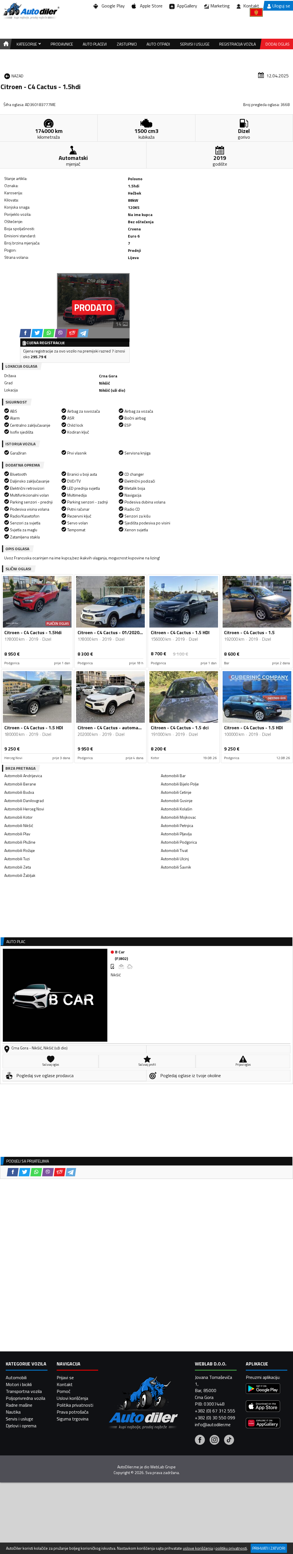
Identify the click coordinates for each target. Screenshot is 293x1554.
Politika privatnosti (75, 1405)
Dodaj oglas (278, 44)
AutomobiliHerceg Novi (24, 809)
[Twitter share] (37, 333)
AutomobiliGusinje (177, 800)
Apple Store (150, 5)
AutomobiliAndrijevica (23, 776)
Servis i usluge (19, 1418)
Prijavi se (65, 1377)
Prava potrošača (72, 1411)
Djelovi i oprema (21, 1425)
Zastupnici (127, 44)
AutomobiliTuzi (17, 859)
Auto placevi (95, 44)
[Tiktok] (229, 1440)
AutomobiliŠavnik (176, 867)
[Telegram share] (83, 333)
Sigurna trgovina (72, 1418)
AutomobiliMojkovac (178, 817)
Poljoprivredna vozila (25, 1398)
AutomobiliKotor (18, 817)
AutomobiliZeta (17, 867)
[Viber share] (60, 333)
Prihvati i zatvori (268, 1548)
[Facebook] (200, 1440)
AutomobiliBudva (19, 792)
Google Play (112, 5)
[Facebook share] (25, 333)
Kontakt (251, 5)
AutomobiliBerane (20, 784)
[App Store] (263, 1407)
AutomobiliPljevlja (176, 834)
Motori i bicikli (19, 1384)
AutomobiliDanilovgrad (24, 800)
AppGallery (186, 5)
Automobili (16, 1377)
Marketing (220, 5)
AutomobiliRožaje (19, 850)
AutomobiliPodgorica (179, 842)
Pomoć (63, 1391)
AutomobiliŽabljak (19, 875)
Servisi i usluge (194, 44)
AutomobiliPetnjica (177, 825)
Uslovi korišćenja (72, 1398)
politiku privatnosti (231, 1548)
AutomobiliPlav (17, 834)
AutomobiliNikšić (18, 825)
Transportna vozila (24, 1391)
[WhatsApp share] (49, 333)
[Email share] (72, 333)
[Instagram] (214, 1440)
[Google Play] (263, 1389)
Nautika (13, 1411)
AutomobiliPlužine (19, 842)
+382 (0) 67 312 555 (215, 1410)
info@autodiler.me (213, 1424)
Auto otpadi (158, 44)
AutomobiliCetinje (176, 792)
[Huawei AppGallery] (263, 1424)
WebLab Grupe (163, 1467)
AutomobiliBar (173, 776)
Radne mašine (19, 1405)
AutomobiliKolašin (176, 809)
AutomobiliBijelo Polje (180, 784)
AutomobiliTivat (174, 850)
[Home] (5, 44)
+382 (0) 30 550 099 (215, 1417)
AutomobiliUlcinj (175, 859)
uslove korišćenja (198, 1548)
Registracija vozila (237, 44)
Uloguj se (281, 5)
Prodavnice (62, 44)
